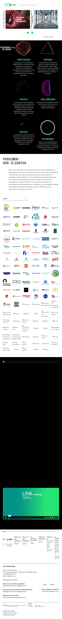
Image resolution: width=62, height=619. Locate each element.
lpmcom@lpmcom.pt (9, 576)
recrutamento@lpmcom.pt (50, 591)
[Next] (32, 33)
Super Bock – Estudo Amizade (3, 19)
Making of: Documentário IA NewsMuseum (32, 19)
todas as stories (48, 37)
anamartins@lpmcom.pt (18, 591)
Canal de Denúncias (9, 615)
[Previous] (28, 33)
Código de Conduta (9, 611)
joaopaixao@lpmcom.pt (18, 597)
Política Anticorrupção (10, 613)
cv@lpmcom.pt (22, 586)
